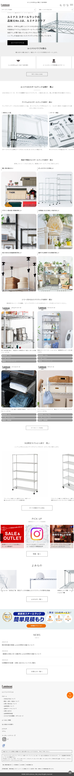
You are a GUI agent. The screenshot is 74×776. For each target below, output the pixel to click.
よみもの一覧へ (37, 599)
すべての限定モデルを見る (37, 508)
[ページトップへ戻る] (70, 772)
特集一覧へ (37, 554)
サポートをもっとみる (37, 74)
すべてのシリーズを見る (37, 428)
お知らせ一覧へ (37, 671)
